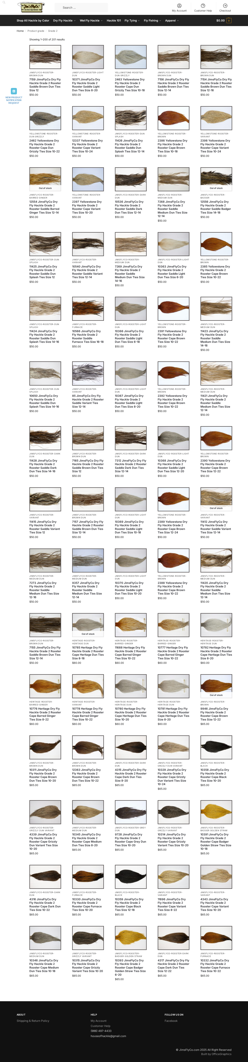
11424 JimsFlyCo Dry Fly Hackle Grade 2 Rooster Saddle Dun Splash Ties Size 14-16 (44, 336)
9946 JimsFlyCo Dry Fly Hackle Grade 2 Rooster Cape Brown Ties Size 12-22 (214, 714)
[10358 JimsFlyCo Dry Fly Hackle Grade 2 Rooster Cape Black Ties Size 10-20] (216, 747)
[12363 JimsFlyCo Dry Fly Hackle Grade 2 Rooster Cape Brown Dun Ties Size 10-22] (88, 747)
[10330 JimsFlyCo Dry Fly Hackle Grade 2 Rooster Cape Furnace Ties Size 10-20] (88, 877)
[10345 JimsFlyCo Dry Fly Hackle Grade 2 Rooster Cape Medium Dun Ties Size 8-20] (88, 812)
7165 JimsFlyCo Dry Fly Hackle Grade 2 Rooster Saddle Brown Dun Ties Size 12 (88, 466)
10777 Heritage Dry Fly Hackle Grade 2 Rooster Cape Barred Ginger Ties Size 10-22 (173, 653)
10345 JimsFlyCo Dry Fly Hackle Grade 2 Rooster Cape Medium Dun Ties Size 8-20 (87, 840)
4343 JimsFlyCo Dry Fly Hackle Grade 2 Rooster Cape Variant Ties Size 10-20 (214, 904)
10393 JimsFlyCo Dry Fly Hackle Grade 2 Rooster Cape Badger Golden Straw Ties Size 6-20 (130, 967)
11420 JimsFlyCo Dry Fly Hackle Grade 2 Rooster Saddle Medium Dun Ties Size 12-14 (215, 590)
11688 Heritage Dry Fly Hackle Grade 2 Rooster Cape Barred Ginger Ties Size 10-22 (130, 653)
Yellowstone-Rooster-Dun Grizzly (129, 74)
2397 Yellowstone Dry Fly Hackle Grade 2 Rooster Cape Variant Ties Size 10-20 (87, 207)
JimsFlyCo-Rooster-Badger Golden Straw (214, 829)
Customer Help (203, 10)
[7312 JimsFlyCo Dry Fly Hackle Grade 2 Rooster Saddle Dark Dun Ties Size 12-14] (131, 438)
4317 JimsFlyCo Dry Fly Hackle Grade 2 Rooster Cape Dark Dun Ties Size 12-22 (173, 966)
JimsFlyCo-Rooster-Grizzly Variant (170, 829)
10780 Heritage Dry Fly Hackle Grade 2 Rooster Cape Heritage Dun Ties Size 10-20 (130, 714)
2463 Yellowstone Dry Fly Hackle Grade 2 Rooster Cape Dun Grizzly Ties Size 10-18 (130, 85)
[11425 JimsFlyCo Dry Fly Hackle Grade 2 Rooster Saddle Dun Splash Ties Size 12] (45, 244)
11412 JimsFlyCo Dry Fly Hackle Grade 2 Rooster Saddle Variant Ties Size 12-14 (215, 527)
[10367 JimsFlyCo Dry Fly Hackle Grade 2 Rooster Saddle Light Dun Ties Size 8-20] (131, 373)
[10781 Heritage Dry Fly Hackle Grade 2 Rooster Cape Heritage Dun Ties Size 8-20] (173, 686)
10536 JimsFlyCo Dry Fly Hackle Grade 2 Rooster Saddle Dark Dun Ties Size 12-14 (129, 207)
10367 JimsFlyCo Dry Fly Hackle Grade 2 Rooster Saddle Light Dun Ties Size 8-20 (129, 401)
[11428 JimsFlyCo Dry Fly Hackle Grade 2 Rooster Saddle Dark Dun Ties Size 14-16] (45, 438)
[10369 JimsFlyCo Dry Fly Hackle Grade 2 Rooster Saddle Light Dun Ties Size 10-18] (131, 499)
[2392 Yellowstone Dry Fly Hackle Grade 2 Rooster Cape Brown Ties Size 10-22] (173, 373)
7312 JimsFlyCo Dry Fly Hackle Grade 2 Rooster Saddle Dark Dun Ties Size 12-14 (130, 466)
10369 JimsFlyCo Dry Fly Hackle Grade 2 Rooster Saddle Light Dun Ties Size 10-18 (129, 527)
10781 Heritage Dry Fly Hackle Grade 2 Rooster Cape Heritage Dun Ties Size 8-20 (173, 714)
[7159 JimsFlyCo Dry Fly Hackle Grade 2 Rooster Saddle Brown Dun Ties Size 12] (45, 57)
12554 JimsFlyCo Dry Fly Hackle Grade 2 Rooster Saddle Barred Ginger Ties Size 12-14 (44, 207)
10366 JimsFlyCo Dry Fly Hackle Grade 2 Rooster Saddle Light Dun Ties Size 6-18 (129, 336)
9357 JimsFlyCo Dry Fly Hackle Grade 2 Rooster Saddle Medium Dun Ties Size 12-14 (87, 590)
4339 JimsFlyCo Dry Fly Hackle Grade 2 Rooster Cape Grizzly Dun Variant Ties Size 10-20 (43, 841)
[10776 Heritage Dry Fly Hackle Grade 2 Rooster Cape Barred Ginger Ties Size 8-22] (45, 686)
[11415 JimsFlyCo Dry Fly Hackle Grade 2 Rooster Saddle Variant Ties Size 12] (45, 499)
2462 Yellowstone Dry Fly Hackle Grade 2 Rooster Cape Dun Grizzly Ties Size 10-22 (44, 146)
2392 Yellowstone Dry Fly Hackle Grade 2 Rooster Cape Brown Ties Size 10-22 (172, 401)
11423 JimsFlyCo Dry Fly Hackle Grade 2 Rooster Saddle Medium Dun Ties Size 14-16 (215, 338)
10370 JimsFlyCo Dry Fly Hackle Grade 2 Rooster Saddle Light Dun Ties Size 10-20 (129, 588)
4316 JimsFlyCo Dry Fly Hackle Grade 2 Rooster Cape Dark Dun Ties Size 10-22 (45, 904)
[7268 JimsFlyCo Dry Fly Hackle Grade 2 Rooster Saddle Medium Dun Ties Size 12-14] (173, 179)
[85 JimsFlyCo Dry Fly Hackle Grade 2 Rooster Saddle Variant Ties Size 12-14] (88, 373)
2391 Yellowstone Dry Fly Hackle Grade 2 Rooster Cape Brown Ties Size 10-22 (172, 336)
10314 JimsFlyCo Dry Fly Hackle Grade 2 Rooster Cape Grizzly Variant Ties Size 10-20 (173, 840)
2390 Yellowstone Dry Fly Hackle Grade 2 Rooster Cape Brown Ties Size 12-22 (215, 466)
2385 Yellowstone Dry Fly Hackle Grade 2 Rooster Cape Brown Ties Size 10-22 (215, 272)
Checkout (225, 10)
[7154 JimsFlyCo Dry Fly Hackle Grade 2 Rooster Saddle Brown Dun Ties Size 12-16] (216, 57)
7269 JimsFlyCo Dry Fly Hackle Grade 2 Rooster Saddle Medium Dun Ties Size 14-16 (130, 274)
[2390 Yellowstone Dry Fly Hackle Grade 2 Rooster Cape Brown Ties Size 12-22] (216, 438)
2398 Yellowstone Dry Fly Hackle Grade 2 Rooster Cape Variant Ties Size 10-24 (215, 146)
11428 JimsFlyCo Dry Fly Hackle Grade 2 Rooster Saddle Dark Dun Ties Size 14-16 (43, 466)
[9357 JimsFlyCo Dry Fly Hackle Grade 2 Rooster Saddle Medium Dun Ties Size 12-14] (88, 560)
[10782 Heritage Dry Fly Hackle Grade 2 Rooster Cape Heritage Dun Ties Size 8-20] (216, 625)
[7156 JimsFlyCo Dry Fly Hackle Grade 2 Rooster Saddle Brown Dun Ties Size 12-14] (173, 57)
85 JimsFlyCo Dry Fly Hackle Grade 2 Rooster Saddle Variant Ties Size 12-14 (88, 401)
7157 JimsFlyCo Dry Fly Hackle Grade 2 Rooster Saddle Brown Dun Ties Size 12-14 (88, 527)
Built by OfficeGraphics (216, 1054)
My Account (179, 10)
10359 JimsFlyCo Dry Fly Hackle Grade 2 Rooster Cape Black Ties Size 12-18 (129, 904)
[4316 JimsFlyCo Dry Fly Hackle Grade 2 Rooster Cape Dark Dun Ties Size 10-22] (45, 877)
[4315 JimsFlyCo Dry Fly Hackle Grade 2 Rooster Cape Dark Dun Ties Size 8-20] (131, 747)
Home (20, 30)
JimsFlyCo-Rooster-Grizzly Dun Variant (41, 829)
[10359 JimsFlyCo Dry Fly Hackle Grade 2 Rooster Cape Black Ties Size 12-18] (131, 877)
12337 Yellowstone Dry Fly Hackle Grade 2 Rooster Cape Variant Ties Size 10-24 (87, 146)
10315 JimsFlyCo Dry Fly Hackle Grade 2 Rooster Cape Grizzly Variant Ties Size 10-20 (87, 966)
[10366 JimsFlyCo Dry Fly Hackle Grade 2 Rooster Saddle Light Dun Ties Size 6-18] (131, 309)
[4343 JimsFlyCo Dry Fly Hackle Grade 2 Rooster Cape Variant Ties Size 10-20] (216, 877)
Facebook (171, 1021)
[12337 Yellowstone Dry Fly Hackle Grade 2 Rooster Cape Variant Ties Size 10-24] (88, 118)
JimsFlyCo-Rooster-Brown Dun (41, 74)
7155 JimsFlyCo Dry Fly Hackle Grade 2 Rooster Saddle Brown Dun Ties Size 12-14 (45, 653)
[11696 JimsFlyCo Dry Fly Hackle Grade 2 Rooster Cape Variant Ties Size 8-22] (173, 877)
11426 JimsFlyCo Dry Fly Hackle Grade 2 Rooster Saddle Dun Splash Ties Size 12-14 (129, 146)
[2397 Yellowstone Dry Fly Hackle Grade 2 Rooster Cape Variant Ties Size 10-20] (88, 179)
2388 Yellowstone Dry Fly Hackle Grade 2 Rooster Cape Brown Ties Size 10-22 (172, 588)
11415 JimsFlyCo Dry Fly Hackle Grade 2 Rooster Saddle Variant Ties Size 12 (44, 527)
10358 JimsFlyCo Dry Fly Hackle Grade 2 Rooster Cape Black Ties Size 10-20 (214, 775)
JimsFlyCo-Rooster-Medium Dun (127, 261)
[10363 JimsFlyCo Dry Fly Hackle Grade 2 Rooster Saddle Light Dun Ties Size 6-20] (173, 244)
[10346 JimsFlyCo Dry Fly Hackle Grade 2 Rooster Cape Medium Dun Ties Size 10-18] (45, 938)
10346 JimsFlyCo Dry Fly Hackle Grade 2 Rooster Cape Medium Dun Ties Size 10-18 (44, 966)
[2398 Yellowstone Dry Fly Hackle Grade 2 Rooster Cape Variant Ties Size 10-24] (216, 118)
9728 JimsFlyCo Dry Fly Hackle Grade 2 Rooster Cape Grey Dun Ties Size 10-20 (130, 840)
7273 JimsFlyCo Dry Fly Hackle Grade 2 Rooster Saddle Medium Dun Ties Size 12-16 (44, 590)
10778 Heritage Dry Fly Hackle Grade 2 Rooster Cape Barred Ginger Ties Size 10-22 (88, 714)
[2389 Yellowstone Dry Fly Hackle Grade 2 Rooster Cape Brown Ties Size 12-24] (173, 499)
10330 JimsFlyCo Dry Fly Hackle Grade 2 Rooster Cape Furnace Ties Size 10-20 (87, 904)
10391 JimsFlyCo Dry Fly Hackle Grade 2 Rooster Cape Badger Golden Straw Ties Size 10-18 (215, 841)
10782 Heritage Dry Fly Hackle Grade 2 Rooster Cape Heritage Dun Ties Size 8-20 (216, 653)
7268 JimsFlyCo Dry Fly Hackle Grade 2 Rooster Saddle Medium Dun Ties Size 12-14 (172, 209)
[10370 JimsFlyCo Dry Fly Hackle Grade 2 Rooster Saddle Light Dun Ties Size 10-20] (131, 560)
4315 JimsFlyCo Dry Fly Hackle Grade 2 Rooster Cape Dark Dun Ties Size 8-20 (130, 775)
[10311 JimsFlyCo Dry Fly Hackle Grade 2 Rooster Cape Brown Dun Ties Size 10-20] (45, 747)
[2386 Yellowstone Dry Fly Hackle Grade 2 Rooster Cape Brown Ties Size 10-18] (173, 118)
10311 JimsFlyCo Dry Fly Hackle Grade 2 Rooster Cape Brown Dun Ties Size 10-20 (43, 775)
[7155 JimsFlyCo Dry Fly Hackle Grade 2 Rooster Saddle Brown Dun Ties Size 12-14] (45, 625)
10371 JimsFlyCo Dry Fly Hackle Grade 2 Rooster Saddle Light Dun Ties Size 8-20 (86, 85)
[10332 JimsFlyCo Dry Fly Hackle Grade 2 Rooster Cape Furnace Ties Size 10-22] (216, 938)
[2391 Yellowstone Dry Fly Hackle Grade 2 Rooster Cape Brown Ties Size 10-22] (173, 309)
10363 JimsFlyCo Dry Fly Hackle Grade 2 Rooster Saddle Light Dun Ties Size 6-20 (172, 272)
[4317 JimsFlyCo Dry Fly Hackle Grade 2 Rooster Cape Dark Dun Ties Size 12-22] (173, 938)
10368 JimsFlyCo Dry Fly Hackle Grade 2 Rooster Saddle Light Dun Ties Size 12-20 (172, 466)
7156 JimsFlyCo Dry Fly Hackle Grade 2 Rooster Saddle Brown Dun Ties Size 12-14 (173, 85)
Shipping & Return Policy (33, 1021)
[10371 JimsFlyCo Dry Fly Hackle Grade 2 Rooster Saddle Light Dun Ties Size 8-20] (88, 57)
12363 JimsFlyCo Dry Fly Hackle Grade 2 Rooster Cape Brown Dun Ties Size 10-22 (86, 775)
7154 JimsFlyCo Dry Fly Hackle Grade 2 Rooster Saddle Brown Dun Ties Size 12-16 (216, 85)
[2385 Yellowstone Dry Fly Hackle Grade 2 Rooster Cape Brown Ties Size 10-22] (216, 244)
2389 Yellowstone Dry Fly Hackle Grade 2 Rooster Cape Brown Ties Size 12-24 (172, 527)
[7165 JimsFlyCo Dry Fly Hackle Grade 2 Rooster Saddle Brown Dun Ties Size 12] (88, 438)
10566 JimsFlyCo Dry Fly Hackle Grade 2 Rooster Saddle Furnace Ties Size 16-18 (88, 336)
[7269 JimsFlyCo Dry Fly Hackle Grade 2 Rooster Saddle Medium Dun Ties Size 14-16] (131, 244)
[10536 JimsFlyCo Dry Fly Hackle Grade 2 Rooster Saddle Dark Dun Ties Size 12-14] (131, 179)
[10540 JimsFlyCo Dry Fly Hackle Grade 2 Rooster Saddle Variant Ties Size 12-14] (88, 244)
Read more (45, 224)
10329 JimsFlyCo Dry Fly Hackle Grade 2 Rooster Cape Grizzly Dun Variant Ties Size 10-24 (172, 777)
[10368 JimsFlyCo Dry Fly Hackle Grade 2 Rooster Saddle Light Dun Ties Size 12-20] (173, 438)
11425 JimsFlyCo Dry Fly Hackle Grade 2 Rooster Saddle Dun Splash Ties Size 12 (43, 272)
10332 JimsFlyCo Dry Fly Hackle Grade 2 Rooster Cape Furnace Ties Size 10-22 (215, 966)
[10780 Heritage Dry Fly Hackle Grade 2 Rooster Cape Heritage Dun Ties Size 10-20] (131, 686)
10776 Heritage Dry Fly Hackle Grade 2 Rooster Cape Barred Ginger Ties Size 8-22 (45, 714)
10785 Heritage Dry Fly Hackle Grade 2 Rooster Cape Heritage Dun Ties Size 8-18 (88, 653)
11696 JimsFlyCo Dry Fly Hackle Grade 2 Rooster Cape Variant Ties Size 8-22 (172, 904)
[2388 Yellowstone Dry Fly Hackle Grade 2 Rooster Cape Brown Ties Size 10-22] (173, 560)
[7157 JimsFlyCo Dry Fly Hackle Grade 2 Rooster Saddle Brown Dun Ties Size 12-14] (88, 499)
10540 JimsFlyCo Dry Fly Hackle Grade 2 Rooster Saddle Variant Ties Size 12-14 (87, 272)
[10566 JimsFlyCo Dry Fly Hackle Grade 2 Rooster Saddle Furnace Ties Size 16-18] (88, 309)
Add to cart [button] (45, 102)
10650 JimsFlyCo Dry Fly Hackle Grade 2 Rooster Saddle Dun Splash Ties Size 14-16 (44, 401)
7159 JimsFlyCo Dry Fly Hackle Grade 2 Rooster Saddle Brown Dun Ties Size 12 (45, 85)
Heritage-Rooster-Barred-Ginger (126, 642)
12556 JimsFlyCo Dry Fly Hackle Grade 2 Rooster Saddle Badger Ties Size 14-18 (215, 207)
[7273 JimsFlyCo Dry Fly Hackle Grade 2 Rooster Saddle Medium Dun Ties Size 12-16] (45, 560)
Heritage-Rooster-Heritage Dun (83, 642)
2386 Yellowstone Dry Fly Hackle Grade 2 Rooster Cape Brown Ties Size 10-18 (172, 146)
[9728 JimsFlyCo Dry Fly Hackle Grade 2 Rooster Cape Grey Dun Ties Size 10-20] (131, 812)
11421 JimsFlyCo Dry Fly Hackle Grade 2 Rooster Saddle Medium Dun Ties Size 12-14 (215, 403)
